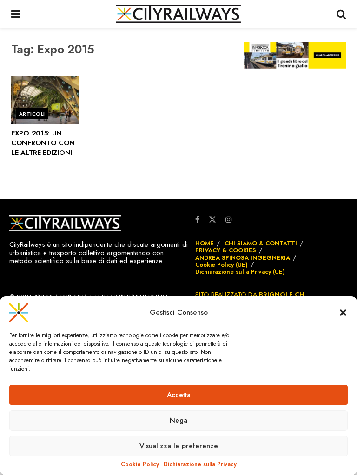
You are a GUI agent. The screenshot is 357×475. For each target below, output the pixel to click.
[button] (343, 312)
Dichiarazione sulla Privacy (200, 464)
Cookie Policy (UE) (221, 264)
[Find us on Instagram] (228, 220)
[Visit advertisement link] (295, 55)
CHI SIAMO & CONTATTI (261, 243)
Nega (178, 420)
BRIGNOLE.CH (281, 294)
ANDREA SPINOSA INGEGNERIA (242, 257)
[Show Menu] (15, 14)
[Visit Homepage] (178, 14)
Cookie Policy (140, 464)
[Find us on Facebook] (197, 220)
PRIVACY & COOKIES (225, 250)
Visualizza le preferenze (178, 446)
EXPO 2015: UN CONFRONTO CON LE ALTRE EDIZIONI (43, 143)
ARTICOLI (32, 113)
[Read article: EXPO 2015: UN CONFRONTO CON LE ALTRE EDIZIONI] (45, 100)
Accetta (179, 395)
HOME (204, 243)
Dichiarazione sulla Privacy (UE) (240, 271)
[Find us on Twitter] (212, 219)
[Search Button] (341, 14)
